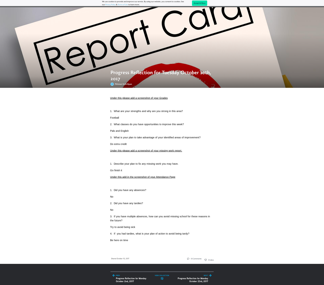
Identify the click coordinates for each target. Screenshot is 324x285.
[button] (188, 259)
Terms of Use (123, 5)
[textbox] (162, 169)
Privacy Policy (110, 5)
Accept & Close (199, 3)
